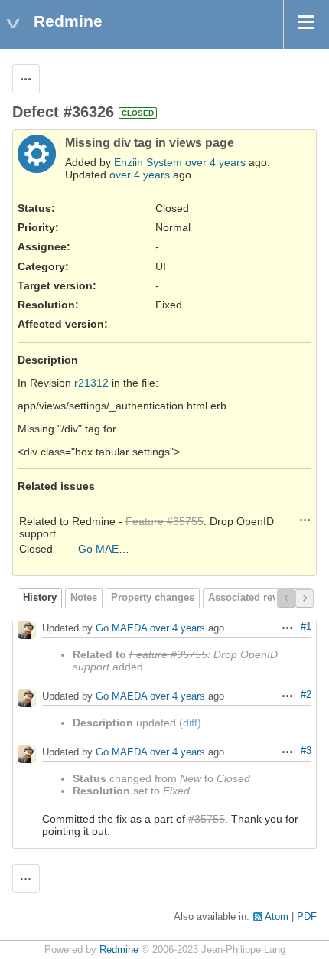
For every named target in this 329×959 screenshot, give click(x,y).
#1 (306, 626)
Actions (305, 520)
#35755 (206, 819)
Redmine (118, 949)
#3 (306, 750)
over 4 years (215, 162)
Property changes (152, 597)
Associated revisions (257, 597)
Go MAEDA (105, 549)
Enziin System (148, 162)
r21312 (91, 383)
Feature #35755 (164, 521)
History (40, 597)
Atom (276, 917)
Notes (83, 597)
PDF (307, 917)
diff (190, 722)
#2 (306, 695)
